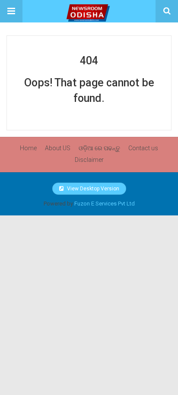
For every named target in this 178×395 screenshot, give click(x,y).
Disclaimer (89, 159)
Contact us (143, 148)
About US (57, 148)
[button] (11, 11)
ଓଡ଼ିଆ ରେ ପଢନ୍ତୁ (99, 148)
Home (28, 148)
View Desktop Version (92, 189)
